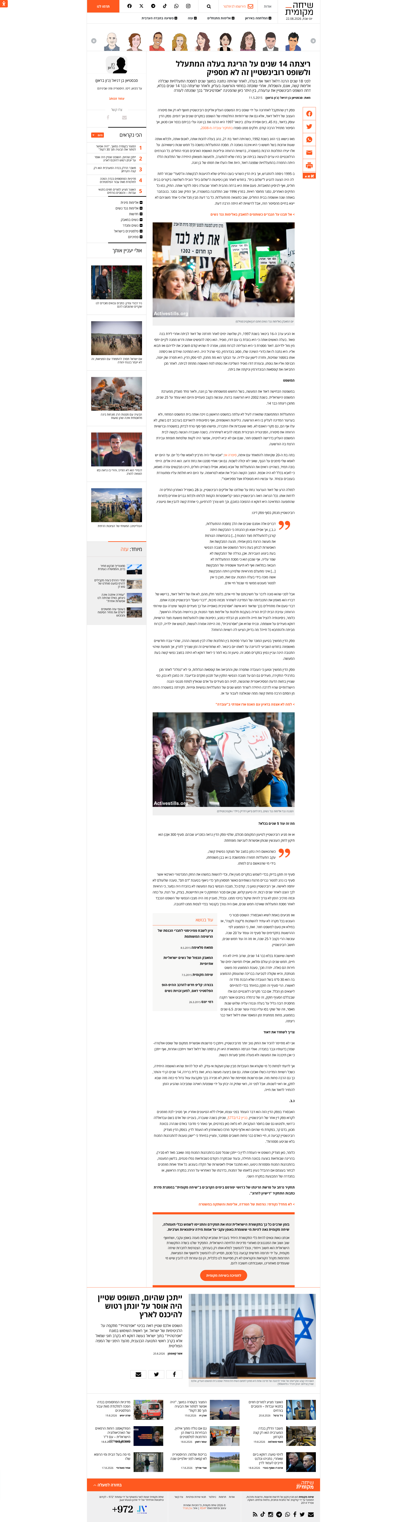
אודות (267, 6)
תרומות (222, 1497)
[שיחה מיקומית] (305, 1485)
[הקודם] (313, 40)
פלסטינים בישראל (126, 231)
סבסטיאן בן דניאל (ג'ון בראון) (284, 98)
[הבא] (93, 40)
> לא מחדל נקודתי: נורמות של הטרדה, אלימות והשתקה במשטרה (247, 1204)
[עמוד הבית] (299, 10)
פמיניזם (133, 237)
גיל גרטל (278, 1415)
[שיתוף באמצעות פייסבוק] (309, 113)
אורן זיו (203, 1415)
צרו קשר (178, 1497)
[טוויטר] (141, 6)
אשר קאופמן (174, 1353)
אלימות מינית (129, 202)
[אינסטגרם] (188, 6)
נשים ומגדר (130, 225)
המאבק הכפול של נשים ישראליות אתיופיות (188, 960)
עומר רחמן (201, 1442)
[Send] (209, 6)
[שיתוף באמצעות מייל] (309, 152)
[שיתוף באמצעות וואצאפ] (309, 139)
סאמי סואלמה (275, 1442)
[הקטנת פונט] (306, 176)
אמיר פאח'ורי (123, 1468)
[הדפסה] (309, 165)
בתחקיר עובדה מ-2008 (217, 128)
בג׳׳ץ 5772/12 (238, 1117)
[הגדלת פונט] (312, 176)
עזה (191, 18)
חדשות (133, 214)
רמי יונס (207, 1001)
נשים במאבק (129, 219)
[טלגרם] (153, 6)
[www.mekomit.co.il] (134, 569)
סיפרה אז (230, 455)
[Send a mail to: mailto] (124, 117)
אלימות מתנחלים (219, 18)
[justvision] (142, 1510)
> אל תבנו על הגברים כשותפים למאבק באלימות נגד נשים (252, 214)
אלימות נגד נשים (127, 208)
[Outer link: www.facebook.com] (108, 117)
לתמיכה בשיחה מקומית (223, 1275)
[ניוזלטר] (311, 1514)
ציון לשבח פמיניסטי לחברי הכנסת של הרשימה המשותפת (185, 933)
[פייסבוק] (129, 6)
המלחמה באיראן (257, 18)
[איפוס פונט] (309, 176)
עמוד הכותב (116, 98)
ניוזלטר (212, 1497)
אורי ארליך (201, 1468)
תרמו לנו (103, 6)
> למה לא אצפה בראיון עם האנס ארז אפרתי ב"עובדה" (255, 704)
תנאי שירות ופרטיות (196, 1497)
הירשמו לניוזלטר (234, 6)
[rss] (255, 1514)
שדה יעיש (125, 1415)
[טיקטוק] (165, 6)
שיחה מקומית (202, 974)
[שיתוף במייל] (138, 1374)
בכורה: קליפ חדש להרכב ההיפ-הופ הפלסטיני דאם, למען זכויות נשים (187, 987)
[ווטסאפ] (176, 6)
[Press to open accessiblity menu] (4, 4)
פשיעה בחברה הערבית (158, 18)
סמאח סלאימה (202, 947)
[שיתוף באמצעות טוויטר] (309, 126)
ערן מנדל (187, 1508)
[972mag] (122, 1510)
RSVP (203, 1508)
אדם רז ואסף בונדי (272, 1468)
